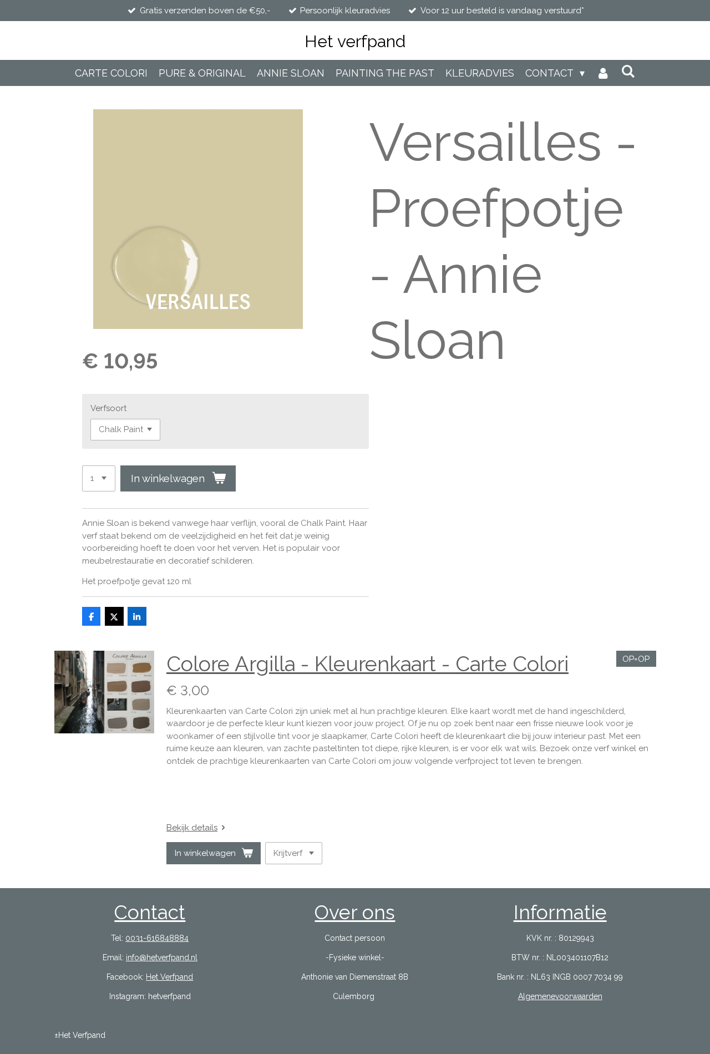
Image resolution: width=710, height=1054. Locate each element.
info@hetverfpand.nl (161, 957)
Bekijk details (191, 828)
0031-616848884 (157, 938)
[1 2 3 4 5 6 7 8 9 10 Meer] (98, 478)
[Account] (602, 73)
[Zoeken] (628, 71)
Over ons (355, 912)
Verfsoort (108, 408)
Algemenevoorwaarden (560, 996)
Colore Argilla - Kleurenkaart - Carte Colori (367, 663)
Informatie (560, 912)
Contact (149, 912)
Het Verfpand (169, 976)
